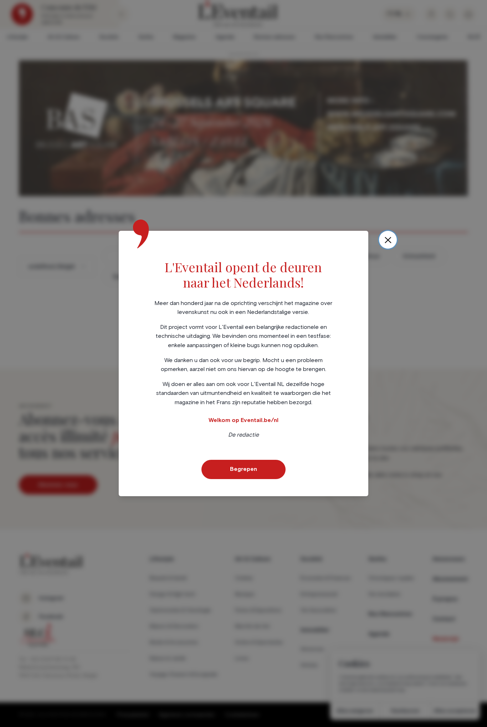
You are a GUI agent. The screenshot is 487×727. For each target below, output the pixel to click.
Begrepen (243, 469)
